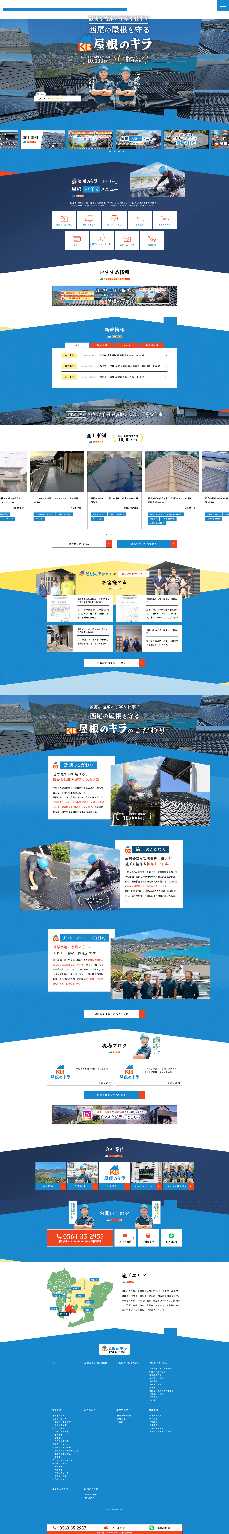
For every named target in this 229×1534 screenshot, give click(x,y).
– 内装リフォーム (60, 1479)
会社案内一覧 (155, 1415)
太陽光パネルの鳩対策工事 (161, 1390)
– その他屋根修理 (60, 1441)
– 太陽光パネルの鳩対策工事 (65, 1450)
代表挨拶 (153, 1418)
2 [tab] (110, 151)
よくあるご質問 (60, 1488)
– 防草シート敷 (59, 1476)
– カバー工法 (58, 1428)
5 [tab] (123, 151)
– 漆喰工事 (57, 1434)
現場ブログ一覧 (124, 1415)
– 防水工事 (57, 1469)
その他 (152, 1400)
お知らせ (121, 1418)
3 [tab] (114, 151)
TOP (54, 1362)
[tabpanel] (90, 139)
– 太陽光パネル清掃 (61, 1447)
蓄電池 (152, 1387)
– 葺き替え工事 (59, 1425)
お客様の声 (150, 5)
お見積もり (90, 1497)
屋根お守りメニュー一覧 (160, 1368)
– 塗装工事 (57, 1466)
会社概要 (153, 1425)
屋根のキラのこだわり (96, 5)
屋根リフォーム (59, 1418)
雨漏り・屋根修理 (157, 1371)
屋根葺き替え (155, 1374)
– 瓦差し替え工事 (60, 1431)
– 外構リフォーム (60, 1473)
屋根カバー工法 (156, 1378)
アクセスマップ (156, 1428)
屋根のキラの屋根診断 (72, 5)
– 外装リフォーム (60, 1463)
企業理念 (153, 1422)
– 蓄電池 (56, 1457)
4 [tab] (119, 151)
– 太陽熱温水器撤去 (61, 1453)
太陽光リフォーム (60, 1444)
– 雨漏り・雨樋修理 (61, 1422)
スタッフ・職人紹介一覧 (160, 1431)
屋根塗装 (153, 1381)
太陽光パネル (155, 1384)
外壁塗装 (153, 1397)
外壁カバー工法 (156, 1394)
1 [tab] (105, 151)
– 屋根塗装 (57, 1437)
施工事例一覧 (58, 1415)
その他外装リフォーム (62, 1460)
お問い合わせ (91, 1494)
